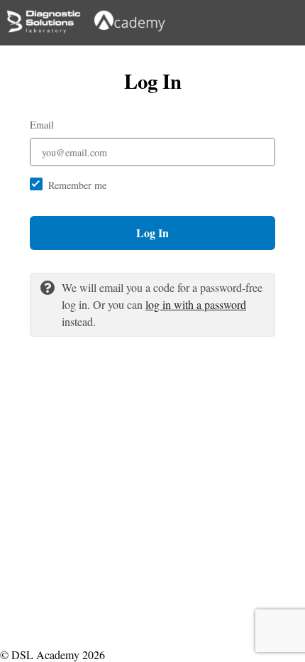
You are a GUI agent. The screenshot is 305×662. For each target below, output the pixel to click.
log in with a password (195, 304)
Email (42, 124)
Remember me (77, 185)
